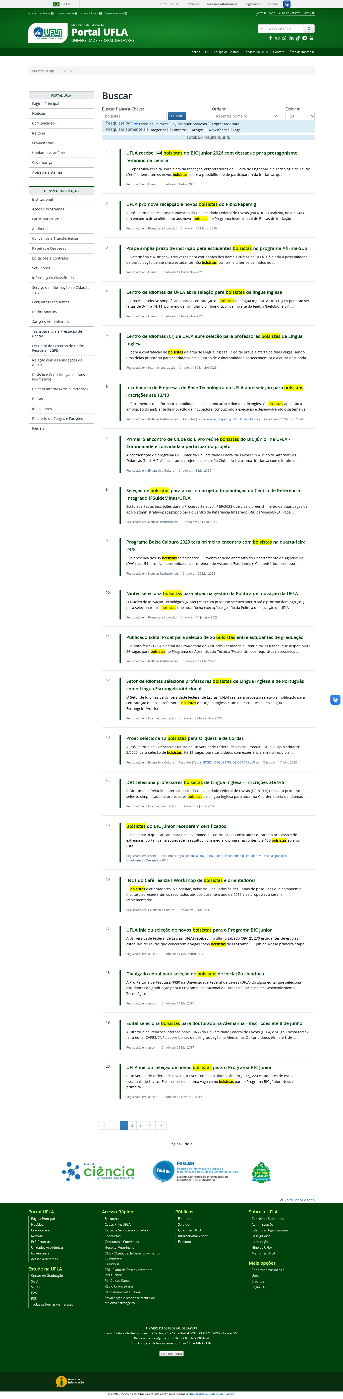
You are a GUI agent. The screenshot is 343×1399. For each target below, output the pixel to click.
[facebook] (270, 37)
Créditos (258, 1281)
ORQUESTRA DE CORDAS (232, 762)
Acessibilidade (265, 13)
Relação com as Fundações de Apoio (57, 362)
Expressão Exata (225, 123)
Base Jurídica (261, 1236)
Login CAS (259, 1287)
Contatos (179, 130)
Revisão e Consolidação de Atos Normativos (58, 376)
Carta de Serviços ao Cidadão (126, 1230)
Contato (278, 52)
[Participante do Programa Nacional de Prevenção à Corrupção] (261, 1172)
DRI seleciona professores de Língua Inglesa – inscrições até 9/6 (205, 782)
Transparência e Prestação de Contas (57, 333)
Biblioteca (112, 1219)
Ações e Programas (48, 209)
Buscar (177, 115)
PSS (34, 1299)
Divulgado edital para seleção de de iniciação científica (195, 974)
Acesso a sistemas (47, 172)
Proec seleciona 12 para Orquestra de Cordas (185, 738)
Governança (42, 162)
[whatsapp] (285, 37)
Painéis (38, 428)
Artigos (197, 130)
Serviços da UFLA (256, 52)
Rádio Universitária (119, 1286)
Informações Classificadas (54, 277)
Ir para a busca (91, 13)
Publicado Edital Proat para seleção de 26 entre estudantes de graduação (215, 637)
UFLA (255, 762)
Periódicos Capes (117, 1281)
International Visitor (193, 1236)
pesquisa (192, 856)
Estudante (185, 1219)
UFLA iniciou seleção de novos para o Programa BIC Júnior (199, 930)
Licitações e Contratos (50, 258)
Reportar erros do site (268, 1270)
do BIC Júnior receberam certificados (176, 826)
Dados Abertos (44, 311)
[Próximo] (150, 1125)
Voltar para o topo (299, 1200)
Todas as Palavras (153, 123)
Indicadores (42, 408)
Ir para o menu (67, 13)
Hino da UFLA (262, 1247)
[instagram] (277, 37)
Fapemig (225, 419)
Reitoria (38, 133)
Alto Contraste (289, 13)
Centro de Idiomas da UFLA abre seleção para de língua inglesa (204, 292)
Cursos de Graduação (47, 1276)
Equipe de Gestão (226, 52)
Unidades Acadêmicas (50, 152)
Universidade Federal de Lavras (212, 1394)
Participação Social (48, 218)
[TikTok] (299, 37)
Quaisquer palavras (190, 123)
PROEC (207, 762)
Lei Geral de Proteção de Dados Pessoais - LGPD (58, 348)
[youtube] (312, 37)
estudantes (254, 856)
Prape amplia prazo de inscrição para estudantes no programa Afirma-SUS (216, 248)
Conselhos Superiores (268, 1219)
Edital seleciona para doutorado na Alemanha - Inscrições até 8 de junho (214, 1023)
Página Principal (45, 103)
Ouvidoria (112, 1264)
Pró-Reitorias (43, 143)
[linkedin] (292, 37)
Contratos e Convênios (122, 1242)
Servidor (184, 1224)
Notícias (39, 113)
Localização (260, 1242)
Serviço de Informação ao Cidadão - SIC (60, 289)
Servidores (41, 268)
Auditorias (40, 228)
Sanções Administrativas (52, 321)
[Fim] (160, 1125)
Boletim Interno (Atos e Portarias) (60, 389)
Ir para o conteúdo (40, 13)
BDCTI (238, 419)
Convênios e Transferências (55, 238)
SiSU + (35, 1287)
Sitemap (309, 13)
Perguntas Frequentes (50, 302)
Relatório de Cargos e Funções (57, 418)
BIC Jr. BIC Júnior (211, 856)
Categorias (157, 130)
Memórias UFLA (263, 1253)
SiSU (34, 1281)
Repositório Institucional (123, 1292)
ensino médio (235, 856)
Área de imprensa (302, 52)
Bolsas (37, 398)
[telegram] (305, 37)
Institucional (42, 199)
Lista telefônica (171, 1354)
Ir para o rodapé (116, 13)
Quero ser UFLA (189, 1230)
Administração (262, 1224)
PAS (34, 1293)
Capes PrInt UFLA (118, 1224)
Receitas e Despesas (49, 248)
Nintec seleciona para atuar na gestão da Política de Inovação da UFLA (212, 593)
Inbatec (211, 419)
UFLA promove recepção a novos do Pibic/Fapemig (191, 204)
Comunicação (43, 123)
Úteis (255, 1276)
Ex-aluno (184, 1242)
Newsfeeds (217, 130)
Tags (236, 130)
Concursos (113, 1236)
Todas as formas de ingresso (52, 1304)
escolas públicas (275, 856)
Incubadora (252, 419)
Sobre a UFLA (199, 52)
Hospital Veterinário (120, 1247)
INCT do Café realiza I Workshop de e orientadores (191, 880)
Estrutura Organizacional (270, 1230)
